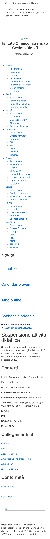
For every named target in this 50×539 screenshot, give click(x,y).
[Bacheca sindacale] (4, 308)
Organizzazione (18, 88)
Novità (9, 110)
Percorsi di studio (19, 107)
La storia (14, 91)
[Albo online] (4, 292)
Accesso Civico (9, 453)
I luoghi (13, 75)
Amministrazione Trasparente (16, 458)
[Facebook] (25, 22)
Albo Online (7, 464)
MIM (3, 448)
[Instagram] (25, 29)
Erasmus (14, 155)
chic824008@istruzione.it (18, 6)
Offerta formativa (19, 135)
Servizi (9, 94)
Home (4, 324)
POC (12, 145)
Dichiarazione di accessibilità (16, 491)
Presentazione (17, 72)
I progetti (14, 139)
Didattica (10, 129)
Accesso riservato (10, 501)
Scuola (9, 65)
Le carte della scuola (20, 84)
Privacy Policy (8, 486)
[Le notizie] (4, 261)
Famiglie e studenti (19, 100)
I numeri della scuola (20, 81)
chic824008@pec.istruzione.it (22, 416)
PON (12, 142)
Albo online (15, 123)
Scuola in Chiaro (9, 469)
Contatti (5, 443)
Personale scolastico (20, 104)
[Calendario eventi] (4, 277)
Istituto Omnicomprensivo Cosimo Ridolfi (25, 45)
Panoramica (16, 68)
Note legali (6, 496)
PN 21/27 (14, 151)
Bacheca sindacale (19, 126)
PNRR (12, 148)
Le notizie (15, 116)
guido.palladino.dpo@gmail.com (31, 426)
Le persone (15, 78)
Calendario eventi (19, 119)
